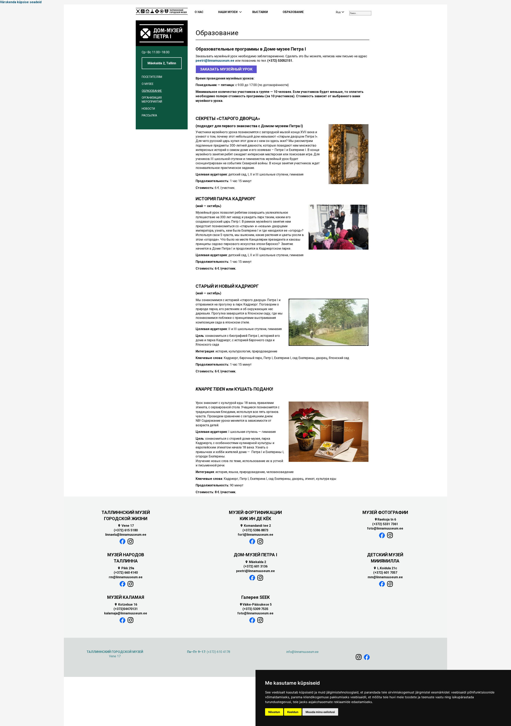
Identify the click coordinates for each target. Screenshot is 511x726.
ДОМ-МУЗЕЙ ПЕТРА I (255, 554)
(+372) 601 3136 (255, 566)
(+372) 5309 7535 (255, 609)
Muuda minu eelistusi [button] (320, 712)
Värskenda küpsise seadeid (21, 2)
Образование (152, 91)
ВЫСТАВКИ (260, 12)
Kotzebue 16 (125, 604)
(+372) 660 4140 (126, 572)
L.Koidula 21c (385, 568)
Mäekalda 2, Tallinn (162, 63)
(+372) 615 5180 (126, 530)
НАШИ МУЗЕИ (228, 12)
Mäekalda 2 (255, 562)
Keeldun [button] (292, 712)
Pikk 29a (125, 568)
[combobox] (360, 13)
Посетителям (152, 77)
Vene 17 (126, 526)
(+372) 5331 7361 (385, 524)
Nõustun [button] (274, 712)
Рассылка (149, 115)
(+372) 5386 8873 (255, 530)
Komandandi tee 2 (255, 526)
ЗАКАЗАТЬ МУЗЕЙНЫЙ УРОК (226, 69)
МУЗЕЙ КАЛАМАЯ (125, 597)
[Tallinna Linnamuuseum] (162, 12)
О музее (147, 84)
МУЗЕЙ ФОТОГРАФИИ (385, 512)
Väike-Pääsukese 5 (255, 604)
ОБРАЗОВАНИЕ (293, 12)
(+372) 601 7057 (385, 572)
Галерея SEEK (255, 597)
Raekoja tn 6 (385, 519)
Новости (148, 108)
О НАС (199, 12)
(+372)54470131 (126, 609)
